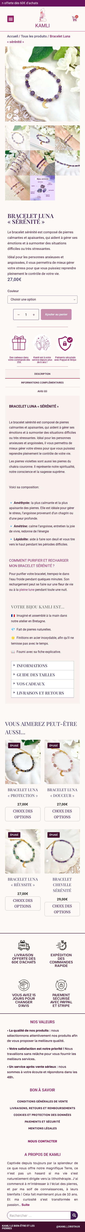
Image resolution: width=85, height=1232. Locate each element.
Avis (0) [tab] (42, 391)
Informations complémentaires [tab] (42, 382)
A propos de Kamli (42, 1154)
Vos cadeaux (30, 683)
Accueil (12, 36)
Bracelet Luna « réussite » (23, 881)
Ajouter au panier (56, 314)
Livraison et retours (40, 692)
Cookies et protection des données (42, 1114)
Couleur (13, 291)
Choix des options (23, 814)
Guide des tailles (36, 674)
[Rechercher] (74, 1215)
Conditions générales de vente (42, 1101)
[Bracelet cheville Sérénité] (62, 851)
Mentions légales (42, 1128)
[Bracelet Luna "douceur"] (62, 762)
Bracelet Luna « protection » (23, 792)
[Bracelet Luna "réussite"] (23, 851)
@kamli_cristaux (68, 1226)
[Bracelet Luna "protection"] (23, 762)
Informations (32, 665)
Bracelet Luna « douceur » (62, 792)
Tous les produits (34, 36)
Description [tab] (42, 373)
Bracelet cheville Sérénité (62, 884)
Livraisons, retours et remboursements (42, 1108)
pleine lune (26, 590)
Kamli (42, 25)
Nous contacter (42, 1141)
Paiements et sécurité (42, 1121)
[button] (10, 19)
